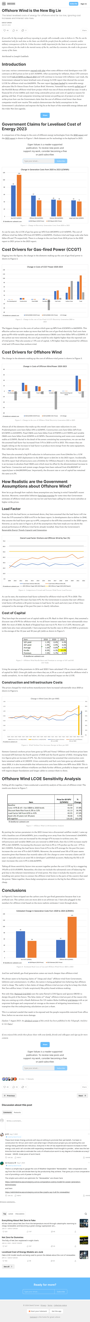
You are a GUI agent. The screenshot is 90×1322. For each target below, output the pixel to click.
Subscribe (73, 4)
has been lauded (58, 83)
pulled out (79, 86)
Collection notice (60, 1305)
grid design (73, 1000)
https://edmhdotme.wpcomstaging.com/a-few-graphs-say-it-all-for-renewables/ (37, 1192)
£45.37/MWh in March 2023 (24, 76)
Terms (50, 1305)
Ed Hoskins (9, 1163)
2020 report (78, 135)
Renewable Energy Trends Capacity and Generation (24, 530)
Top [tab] (4, 1214)
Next (81, 1095)
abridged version (31, 1020)
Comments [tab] (7, 1112)
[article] (45, 1226)
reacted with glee (37, 70)
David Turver (7, 23)
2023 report (10, 138)
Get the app (56, 1311)
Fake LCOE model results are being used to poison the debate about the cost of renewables (38, 1255)
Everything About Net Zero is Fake (19, 1220)
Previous (11, 1095)
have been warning (46, 495)
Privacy (43, 1305)
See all (6, 1266)
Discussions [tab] (19, 1214)
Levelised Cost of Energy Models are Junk (22, 1252)
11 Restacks (30, 1079)
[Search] (85, 1213)
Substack (33, 1317)
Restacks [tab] (17, 1112)
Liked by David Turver (14, 1137)
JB (6, 1134)
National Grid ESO (22, 993)
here (10, 1023)
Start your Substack (39, 1311)
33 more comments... (8, 1202)
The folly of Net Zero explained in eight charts (20, 1240)
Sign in (84, 4)
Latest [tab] (10, 1214)
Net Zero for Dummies (12, 1237)
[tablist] (12, 1112)
